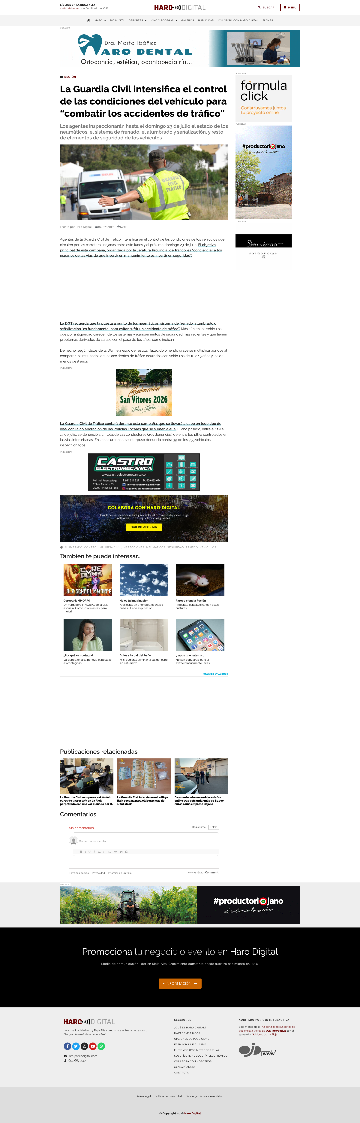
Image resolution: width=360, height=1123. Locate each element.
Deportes (136, 20)
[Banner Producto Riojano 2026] (180, 921)
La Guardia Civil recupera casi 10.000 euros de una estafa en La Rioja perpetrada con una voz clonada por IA (86, 801)
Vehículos (208, 547)
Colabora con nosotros (193, 1061)
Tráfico (192, 547)
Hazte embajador (187, 1033)
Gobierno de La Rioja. (265, 1034)
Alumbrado (73, 547)
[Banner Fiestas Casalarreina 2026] (144, 413)
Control (91, 547)
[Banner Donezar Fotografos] (264, 267)
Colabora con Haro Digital (238, 20)
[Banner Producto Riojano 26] (264, 217)
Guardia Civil (110, 547)
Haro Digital (192, 1113)
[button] (262, 59)
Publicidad (206, 20)
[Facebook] (67, 1046)
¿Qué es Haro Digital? (190, 1027)
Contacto (181, 1072)
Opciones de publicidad (191, 1038)
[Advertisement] (144, 290)
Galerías (187, 20)
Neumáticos (156, 547)
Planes (267, 20)
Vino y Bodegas (162, 20)
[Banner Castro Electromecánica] (144, 488)
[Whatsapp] (101, 1046)
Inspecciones (134, 547)
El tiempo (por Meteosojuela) (196, 1050)
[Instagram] (84, 1046)
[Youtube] (93, 1046)
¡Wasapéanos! (184, 1067)
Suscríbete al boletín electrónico (201, 1055)
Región (70, 77)
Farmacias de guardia (190, 1044)
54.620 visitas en (69, 8)
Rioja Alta (117, 20)
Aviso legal (144, 1096)
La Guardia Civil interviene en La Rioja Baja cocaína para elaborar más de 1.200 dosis (142, 801)
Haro (98, 20)
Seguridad (175, 547)
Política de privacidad (168, 1096)
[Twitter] (76, 1046)
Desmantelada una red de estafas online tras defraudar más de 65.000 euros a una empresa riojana (199, 801)
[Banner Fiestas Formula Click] (264, 119)
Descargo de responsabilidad (204, 1096)
